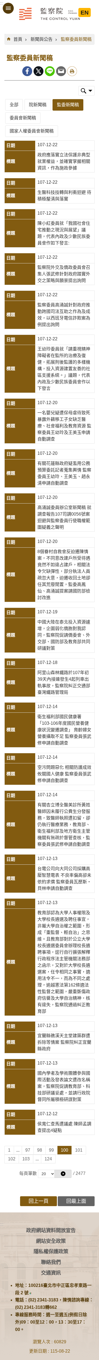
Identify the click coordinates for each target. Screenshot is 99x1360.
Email (61, 71)
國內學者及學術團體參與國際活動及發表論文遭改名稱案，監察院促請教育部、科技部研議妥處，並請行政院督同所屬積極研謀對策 (63, 1086)
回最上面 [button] (76, 1201)
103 (26, 1159)
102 (11, 1159)
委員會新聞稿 (23, 118)
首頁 (17, 39)
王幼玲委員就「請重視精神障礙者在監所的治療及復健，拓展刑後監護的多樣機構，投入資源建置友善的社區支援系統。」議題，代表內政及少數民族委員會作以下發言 (63, 369)
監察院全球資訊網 (49, 13)
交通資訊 (51, 1273)
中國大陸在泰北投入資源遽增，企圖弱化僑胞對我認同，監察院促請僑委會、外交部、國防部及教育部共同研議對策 (63, 635)
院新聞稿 (37, 104)
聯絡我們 (51, 1262)
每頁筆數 (28, 1173)
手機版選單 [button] (8, 8)
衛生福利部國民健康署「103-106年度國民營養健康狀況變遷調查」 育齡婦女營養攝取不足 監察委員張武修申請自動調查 (64, 729)
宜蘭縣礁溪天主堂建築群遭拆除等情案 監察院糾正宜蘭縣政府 (64, 1042)
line (50, 71)
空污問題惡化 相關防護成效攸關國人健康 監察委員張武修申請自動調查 (64, 774)
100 (64, 1150)
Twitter (38, 71)
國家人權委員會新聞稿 (32, 131)
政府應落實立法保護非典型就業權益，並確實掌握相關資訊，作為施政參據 (63, 161)
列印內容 (72, 71)
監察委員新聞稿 (76, 39)
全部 (14, 104)
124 (48, 1159)
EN (85, 12)
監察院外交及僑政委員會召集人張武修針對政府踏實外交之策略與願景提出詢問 (63, 274)
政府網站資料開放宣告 (51, 1230)
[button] (63, 1174)
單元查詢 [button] (86, 91)
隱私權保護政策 (51, 1251)
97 (27, 1150)
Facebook (27, 71)
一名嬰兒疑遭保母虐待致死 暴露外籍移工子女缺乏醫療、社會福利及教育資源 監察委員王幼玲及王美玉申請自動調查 (64, 425)
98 (39, 1150)
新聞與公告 (42, 39)
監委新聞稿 (68, 104)
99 (51, 1150)
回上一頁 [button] (38, 1201)
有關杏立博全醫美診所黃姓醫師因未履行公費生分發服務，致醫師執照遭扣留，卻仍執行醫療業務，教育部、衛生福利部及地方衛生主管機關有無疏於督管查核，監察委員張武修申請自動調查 (63, 825)
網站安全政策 (51, 1241)
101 (78, 1150)
